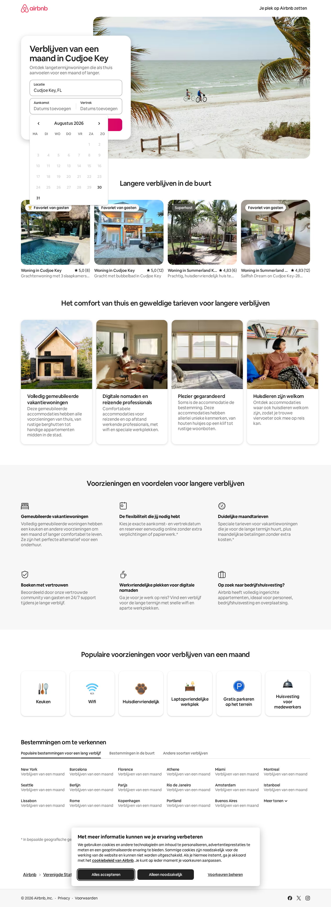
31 (38, 198)
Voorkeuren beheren (225, 874)
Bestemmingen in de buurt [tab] (132, 753)
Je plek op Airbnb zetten (283, 8)
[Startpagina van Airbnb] (34, 8)
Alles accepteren (106, 874)
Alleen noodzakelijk (165, 874)
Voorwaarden (86, 898)
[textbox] (53, 108)
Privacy (64, 898)
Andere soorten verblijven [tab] (185, 753)
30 (99, 187)
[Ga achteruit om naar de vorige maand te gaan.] (38, 123)
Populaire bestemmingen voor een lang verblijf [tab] (61, 753)
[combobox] (76, 90)
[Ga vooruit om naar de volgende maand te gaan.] (98, 123)
